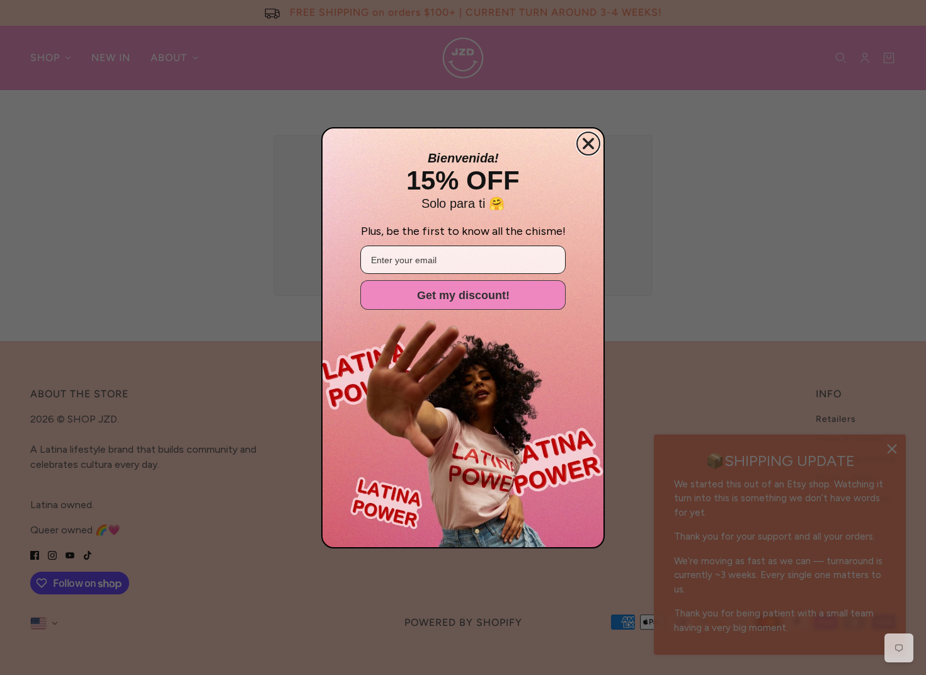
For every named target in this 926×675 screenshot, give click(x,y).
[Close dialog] (588, 143)
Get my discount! (463, 295)
